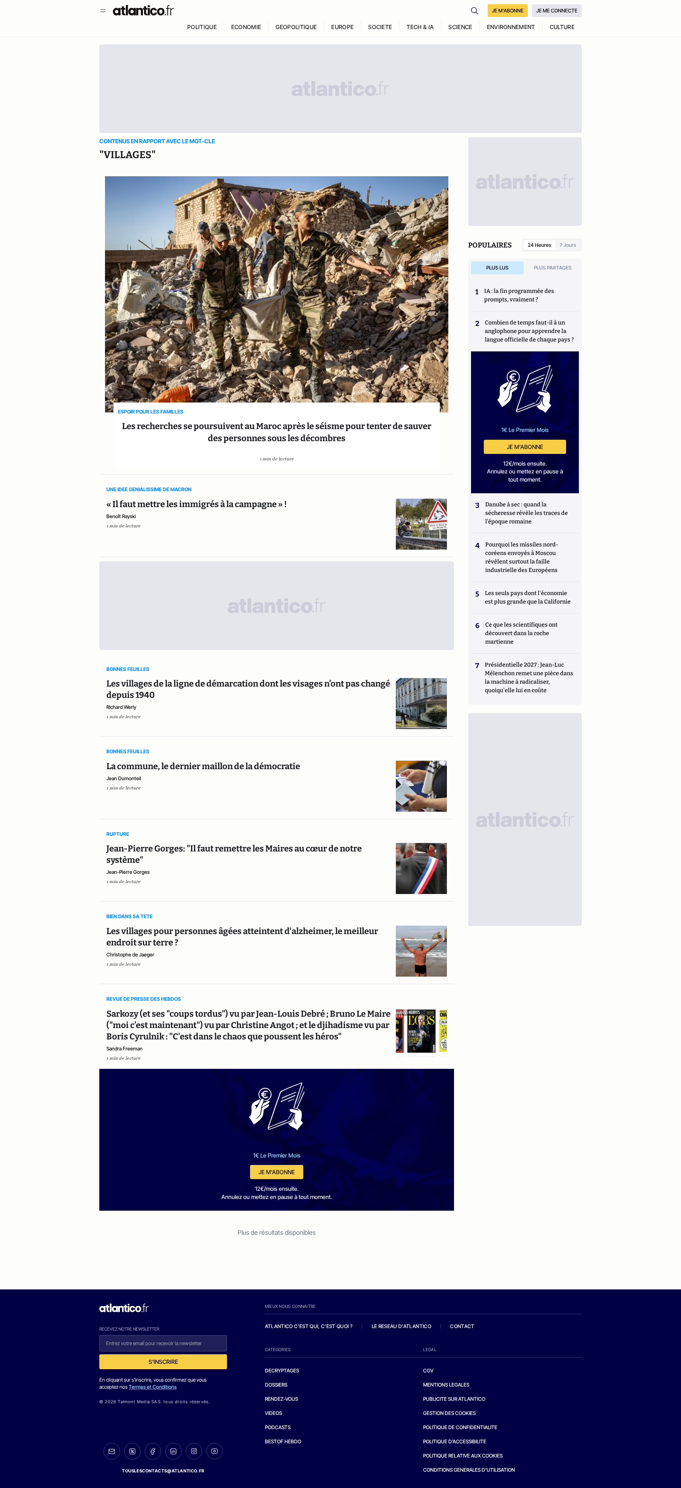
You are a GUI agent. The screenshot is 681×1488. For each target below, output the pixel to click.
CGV (428, 1370)
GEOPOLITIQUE (296, 26)
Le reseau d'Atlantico (401, 1326)
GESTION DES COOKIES (449, 1413)
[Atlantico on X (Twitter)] (132, 1451)
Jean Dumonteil (123, 778)
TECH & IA (420, 26)
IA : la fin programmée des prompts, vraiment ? (519, 295)
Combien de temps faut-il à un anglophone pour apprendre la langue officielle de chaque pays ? (529, 331)
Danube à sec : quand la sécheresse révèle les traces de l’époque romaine (526, 513)
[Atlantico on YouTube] (214, 1451)
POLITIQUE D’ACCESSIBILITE (454, 1441)
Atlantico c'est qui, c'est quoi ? (309, 1326)
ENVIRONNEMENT (511, 26)
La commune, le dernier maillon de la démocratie (203, 766)
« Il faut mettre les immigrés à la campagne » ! (196, 504)
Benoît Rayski (121, 516)
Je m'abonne (277, 1172)
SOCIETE (380, 26)
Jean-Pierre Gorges (128, 872)
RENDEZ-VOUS (281, 1399)
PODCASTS (277, 1427)
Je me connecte (556, 10)
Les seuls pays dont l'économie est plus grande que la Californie (528, 597)
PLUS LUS (497, 268)
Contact (462, 1326)
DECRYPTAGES (282, 1370)
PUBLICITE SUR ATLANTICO (454, 1399)
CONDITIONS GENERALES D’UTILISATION (469, 1470)
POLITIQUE (202, 26)
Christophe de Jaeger (130, 954)
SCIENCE (460, 26)
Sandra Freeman (124, 1048)
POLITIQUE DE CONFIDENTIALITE (460, 1427)
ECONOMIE (246, 26)
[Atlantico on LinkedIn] (173, 1451)
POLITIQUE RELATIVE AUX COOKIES (463, 1456)
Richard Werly (121, 707)
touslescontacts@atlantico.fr (163, 1470)
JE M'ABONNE (508, 10)
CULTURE (562, 26)
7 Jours (568, 245)
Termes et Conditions (153, 1387)
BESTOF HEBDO (283, 1441)
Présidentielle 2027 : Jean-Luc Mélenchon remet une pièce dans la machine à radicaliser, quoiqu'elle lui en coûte (529, 677)
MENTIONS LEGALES (446, 1385)
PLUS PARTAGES (553, 268)
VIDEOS (273, 1413)
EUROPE (342, 26)
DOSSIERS (276, 1385)
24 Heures (539, 245)
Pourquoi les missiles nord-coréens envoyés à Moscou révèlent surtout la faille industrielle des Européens (521, 557)
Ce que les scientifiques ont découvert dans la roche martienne (521, 633)
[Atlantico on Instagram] (194, 1451)
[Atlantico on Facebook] (153, 1451)
